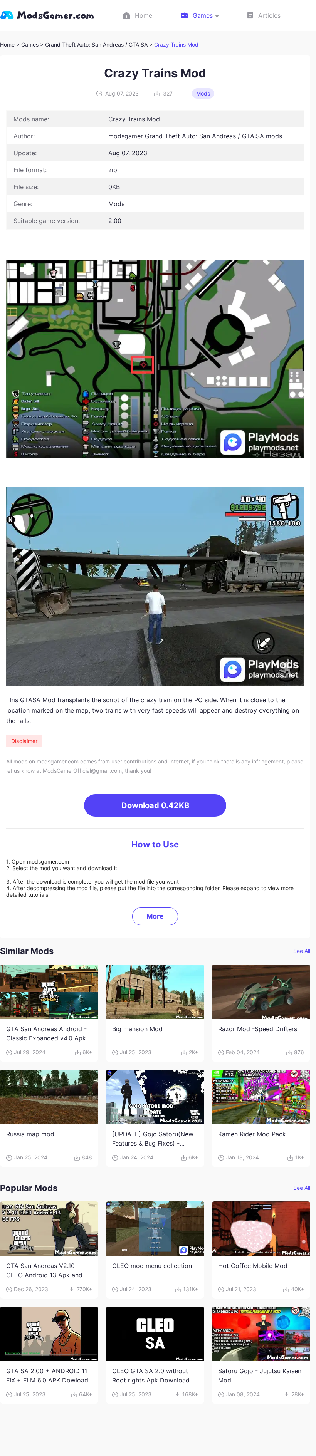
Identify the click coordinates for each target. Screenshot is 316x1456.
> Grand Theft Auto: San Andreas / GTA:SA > (97, 44)
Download (155, 805)
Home (7, 44)
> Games (27, 44)
